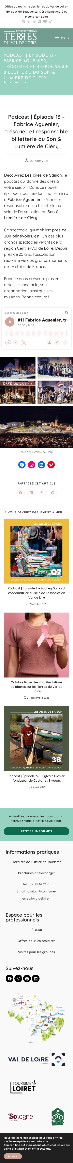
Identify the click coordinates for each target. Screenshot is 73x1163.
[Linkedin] (36, 978)
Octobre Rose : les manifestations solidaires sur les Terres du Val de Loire (36, 686)
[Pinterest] (51, 464)
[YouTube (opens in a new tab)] (45, 21)
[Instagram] (31, 464)
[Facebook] (22, 464)
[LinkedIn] (41, 464)
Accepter (13, 1156)
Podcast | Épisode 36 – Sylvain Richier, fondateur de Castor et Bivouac (36, 778)
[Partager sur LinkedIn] (31, 493)
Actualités (18, 83)
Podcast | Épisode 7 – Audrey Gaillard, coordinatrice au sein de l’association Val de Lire (36, 592)
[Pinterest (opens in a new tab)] (29, 21)
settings (45, 1149)
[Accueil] (5, 83)
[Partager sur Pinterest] (53, 493)
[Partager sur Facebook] (20, 493)
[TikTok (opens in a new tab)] (50, 21)
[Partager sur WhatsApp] (42, 493)
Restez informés (37, 831)
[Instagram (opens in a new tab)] (34, 21)
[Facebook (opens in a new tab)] (24, 21)
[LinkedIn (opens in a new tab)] (39, 21)
